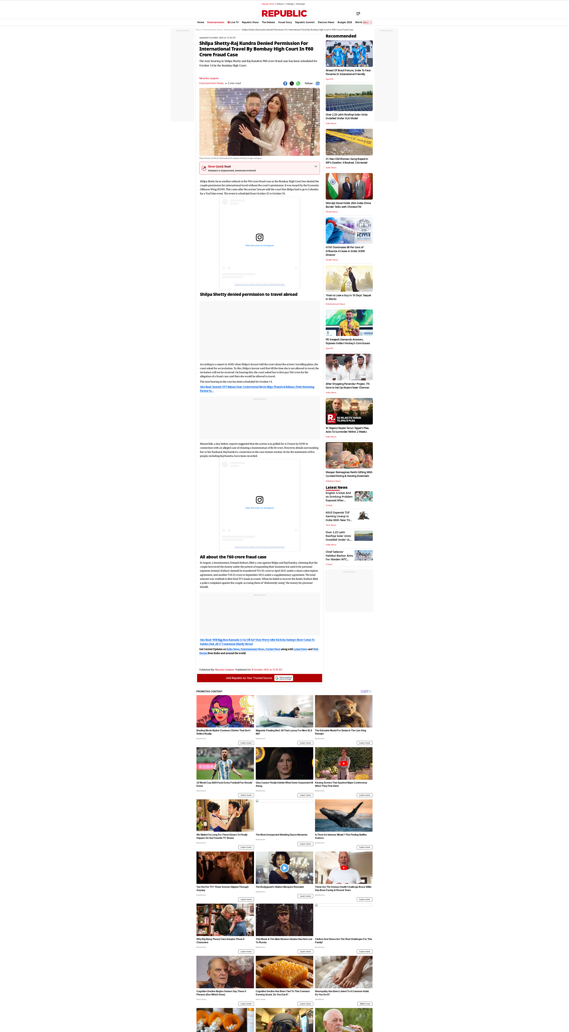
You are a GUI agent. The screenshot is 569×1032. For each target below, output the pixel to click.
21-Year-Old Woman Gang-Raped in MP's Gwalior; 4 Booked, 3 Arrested (347, 161)
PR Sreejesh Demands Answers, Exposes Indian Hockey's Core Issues (348, 341)
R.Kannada (300, 4)
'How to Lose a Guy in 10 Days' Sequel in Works (348, 297)
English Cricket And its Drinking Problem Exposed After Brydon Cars (339, 498)
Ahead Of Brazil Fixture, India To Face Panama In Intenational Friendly (348, 72)
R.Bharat (280, 4)
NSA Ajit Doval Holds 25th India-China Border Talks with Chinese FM (348, 205)
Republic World (268, 4)
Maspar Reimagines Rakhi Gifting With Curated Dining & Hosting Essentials (349, 474)
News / (199, 30)
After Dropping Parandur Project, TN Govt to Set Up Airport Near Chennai (347, 386)
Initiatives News (333, 481)
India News (331, 123)
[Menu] (356, 13)
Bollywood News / (232, 30)
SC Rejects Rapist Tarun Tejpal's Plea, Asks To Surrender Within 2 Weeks (347, 430)
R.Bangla (290, 4)
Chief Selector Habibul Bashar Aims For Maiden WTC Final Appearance (339, 557)
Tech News (331, 525)
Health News (332, 260)
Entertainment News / (213, 30)
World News (332, 212)
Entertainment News (211, 83)
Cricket (329, 505)
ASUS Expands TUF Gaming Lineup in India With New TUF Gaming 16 (338, 518)
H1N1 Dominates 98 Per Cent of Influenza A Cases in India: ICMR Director (345, 251)
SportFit (329, 79)
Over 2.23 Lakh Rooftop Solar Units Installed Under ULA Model (347, 116)
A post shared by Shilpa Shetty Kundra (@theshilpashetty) (260, 284)
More (366, 22)
